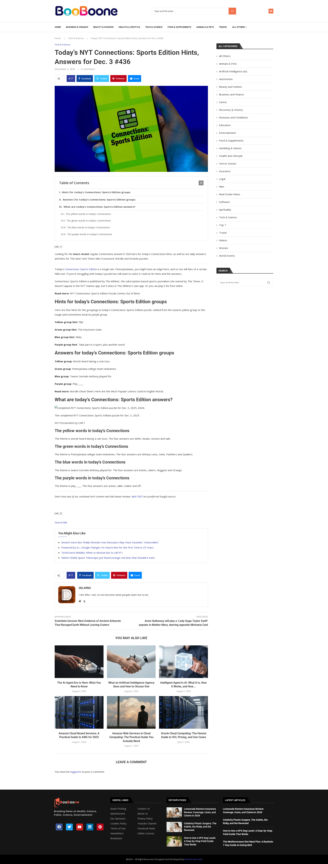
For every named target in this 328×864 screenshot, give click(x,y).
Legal (222, 179)
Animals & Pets (205, 27)
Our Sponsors (118, 818)
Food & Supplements (179, 27)
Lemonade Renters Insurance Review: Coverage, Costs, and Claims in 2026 (200, 812)
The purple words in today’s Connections (89, 234)
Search (232, 11)
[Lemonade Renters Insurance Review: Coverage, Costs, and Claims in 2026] (174, 812)
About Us (143, 813)
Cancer (223, 102)
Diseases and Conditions (233, 117)
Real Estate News (229, 194)
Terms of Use (118, 828)
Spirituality (225, 209)
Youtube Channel (147, 823)
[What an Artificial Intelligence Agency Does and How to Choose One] (131, 661)
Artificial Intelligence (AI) (233, 71)
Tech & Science (153, 27)
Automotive (226, 79)
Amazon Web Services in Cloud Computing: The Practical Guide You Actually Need (131, 737)
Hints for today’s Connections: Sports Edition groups (96, 192)
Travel (223, 27)
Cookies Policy (118, 823)
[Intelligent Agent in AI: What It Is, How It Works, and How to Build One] (183, 661)
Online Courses (146, 833)
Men (221, 186)
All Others (238, 27)
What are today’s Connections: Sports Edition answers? (99, 206)
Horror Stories (227, 163)
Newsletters (117, 833)
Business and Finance (231, 94)
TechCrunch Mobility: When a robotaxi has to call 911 (92, 552)
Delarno (85, 588)
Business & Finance (77, 27)
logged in (75, 771)
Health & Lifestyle (129, 27)
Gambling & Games (230, 148)
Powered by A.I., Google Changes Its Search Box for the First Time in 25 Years (107, 547)
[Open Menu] (271, 11)
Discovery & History (231, 109)
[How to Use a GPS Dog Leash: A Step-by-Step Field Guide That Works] (174, 841)
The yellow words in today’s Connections (88, 214)
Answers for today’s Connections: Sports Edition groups (99, 199)
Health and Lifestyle (231, 156)
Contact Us (144, 809)
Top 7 (222, 225)
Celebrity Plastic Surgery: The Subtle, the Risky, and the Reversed (200, 826)
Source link (61, 522)
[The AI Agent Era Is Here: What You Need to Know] (79, 661)
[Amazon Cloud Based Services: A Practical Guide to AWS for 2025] (79, 712)
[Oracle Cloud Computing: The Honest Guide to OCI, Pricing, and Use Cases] (183, 712)
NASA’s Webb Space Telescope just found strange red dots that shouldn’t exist (108, 557)
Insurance (224, 171)
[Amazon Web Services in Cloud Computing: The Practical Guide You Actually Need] (131, 712)
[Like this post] (72, 78)
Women (223, 248)
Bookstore (116, 838)
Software (224, 202)
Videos (223, 240)
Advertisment (117, 813)
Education (224, 125)
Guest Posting (118, 809)
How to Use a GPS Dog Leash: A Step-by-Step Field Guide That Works (200, 841)
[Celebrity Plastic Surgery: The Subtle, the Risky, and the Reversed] (174, 827)
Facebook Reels (146, 828)
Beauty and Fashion (230, 86)
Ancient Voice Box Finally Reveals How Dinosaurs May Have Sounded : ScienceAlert (110, 542)
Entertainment (227, 132)
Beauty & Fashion (103, 27)
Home (58, 27)
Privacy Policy (145, 818)
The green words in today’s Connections (88, 220)
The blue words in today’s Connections (88, 227)
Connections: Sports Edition (81, 269)
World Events (227, 255)
